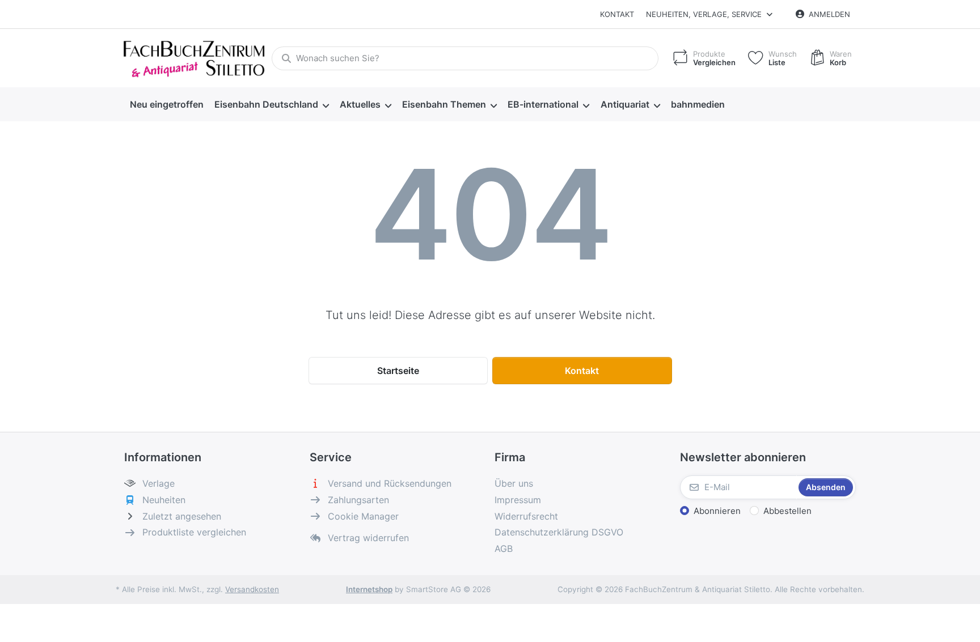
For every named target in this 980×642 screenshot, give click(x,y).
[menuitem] (166, 105)
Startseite (398, 370)
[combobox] (465, 58)
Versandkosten (252, 589)
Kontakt (617, 14)
